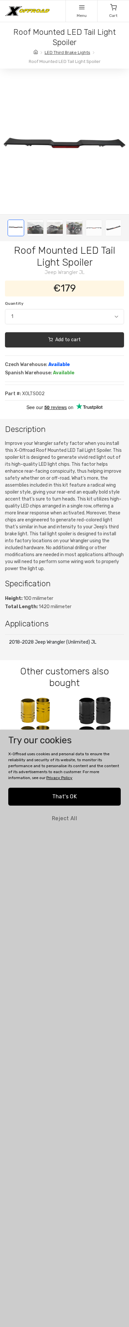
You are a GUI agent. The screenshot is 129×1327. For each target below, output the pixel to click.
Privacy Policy (59, 777)
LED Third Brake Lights (67, 52)
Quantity (14, 303)
